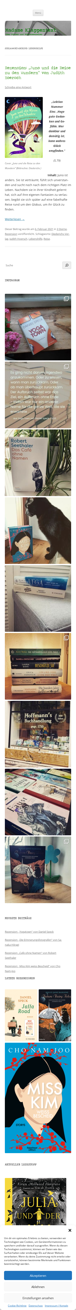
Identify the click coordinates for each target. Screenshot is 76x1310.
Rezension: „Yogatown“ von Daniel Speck (29, 932)
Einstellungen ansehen (38, 1298)
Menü (38, 12)
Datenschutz (36, 1305)
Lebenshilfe (35, 239)
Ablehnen (38, 1287)
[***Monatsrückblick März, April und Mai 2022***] (38, 666)
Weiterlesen (15, 219)
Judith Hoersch (18, 239)
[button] (70, 1230)
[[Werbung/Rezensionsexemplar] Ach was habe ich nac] (38, 530)
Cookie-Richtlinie (17, 1305)
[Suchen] (66, 265)
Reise (47, 239)
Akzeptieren (38, 1276)
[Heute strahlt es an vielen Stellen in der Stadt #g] (38, 734)
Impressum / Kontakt (56, 1305)
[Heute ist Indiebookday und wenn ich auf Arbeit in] (38, 802)
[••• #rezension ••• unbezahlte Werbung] (38, 462)
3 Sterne (62, 229)
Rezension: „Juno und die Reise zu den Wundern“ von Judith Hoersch (38, 72)
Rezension (11, 234)
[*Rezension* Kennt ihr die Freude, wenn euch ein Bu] (38, 870)
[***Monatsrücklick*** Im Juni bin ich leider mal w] (38, 598)
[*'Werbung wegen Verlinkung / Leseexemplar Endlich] (38, 327)
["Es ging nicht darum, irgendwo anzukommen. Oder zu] (38, 395)
